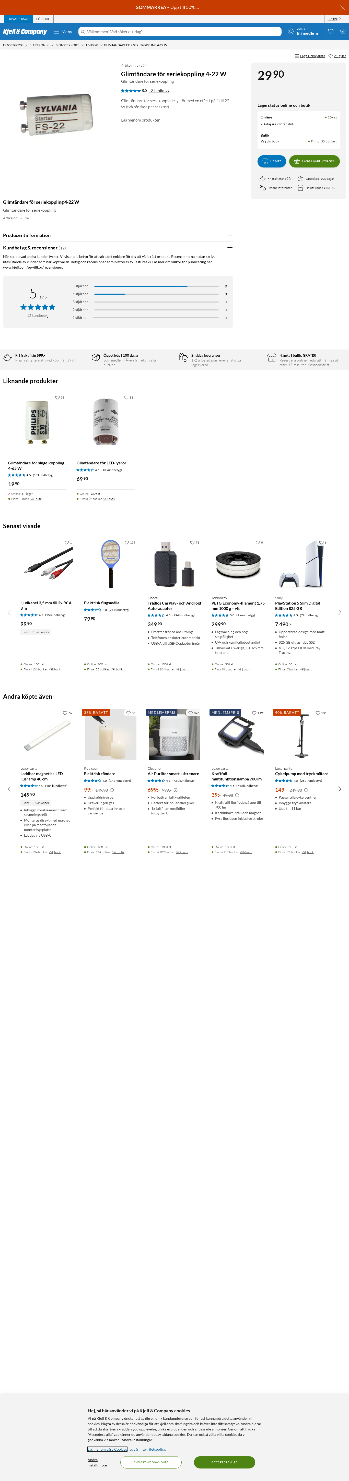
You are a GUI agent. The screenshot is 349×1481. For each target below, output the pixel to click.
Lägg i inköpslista (312, 56)
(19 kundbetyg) (43, 475)
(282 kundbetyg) (311, 780)
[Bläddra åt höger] (340, 612)
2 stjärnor (80, 309)
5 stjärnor (80, 286)
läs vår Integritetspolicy (147, 1449)
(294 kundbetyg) (183, 615)
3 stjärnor (80, 301)
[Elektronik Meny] (52, 45)
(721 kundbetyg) (183, 780)
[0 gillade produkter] (330, 31)
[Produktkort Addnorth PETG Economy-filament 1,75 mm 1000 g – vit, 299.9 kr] (238, 564)
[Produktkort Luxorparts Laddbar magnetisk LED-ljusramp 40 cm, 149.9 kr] (47, 735)
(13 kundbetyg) (111, 470)
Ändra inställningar (98, 1462)
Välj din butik (270, 141)
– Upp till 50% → (168, 7)
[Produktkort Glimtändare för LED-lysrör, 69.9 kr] (106, 422)
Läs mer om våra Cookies (107, 1449)
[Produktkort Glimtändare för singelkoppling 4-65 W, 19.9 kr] (37, 422)
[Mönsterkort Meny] (82, 45)
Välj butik (36, 499)
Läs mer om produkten (140, 120)
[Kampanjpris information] (112, 790)
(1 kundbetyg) (245, 615)
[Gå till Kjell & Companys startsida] (26, 32)
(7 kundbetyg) (309, 615)
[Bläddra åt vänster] (9, 612)
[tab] (18, 19)
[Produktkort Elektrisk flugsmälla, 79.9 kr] (110, 564)
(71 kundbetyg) (119, 610)
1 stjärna (79, 317)
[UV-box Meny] (101, 45)
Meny (67, 31)
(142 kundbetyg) (120, 780)
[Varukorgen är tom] (343, 31)
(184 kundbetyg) (56, 786)
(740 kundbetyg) (247, 786)
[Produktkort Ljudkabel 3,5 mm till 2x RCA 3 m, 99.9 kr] (47, 564)
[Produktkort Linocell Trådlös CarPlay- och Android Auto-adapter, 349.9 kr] (174, 564)
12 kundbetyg (159, 91)
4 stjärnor (80, 294)
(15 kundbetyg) (55, 615)
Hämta (276, 161)
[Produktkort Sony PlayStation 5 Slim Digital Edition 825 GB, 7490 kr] (302, 564)
